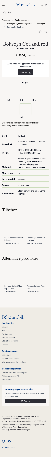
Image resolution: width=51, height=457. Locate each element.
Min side (5, 327)
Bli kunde (5, 331)
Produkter (6, 20)
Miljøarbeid (6, 355)
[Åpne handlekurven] (46, 4)
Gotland (21, 136)
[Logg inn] (41, 5)
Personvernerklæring (10, 359)
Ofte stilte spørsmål (10, 341)
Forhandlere (6, 380)
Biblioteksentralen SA (10, 376)
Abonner (27, 401)
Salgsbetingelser (8, 337)
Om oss (5, 344)
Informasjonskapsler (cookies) (14, 362)
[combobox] (25, 12)
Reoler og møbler (22, 20)
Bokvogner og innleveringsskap (19, 24)
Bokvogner (41, 24)
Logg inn (23, 72)
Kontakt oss (7, 334)
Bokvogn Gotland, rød (16, 27)
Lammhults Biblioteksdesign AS (14, 373)
